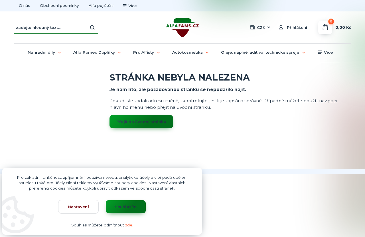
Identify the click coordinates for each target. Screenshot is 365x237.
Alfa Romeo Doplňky (94, 52)
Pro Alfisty (143, 52)
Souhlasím (126, 206)
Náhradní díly (41, 52)
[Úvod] (182, 27)
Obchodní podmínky (59, 5)
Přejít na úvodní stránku (141, 121)
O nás (24, 5)
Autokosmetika (187, 52)
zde (128, 225)
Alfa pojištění (101, 5)
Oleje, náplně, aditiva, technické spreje (260, 52)
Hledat (92, 27)
